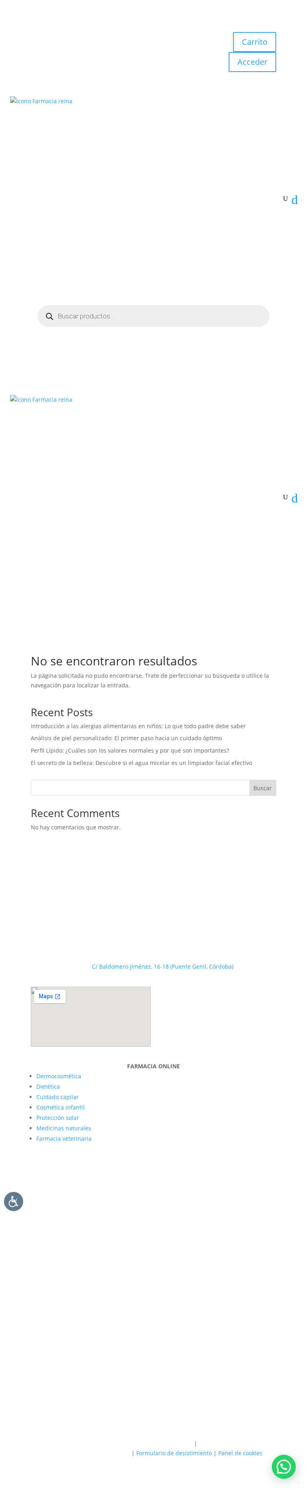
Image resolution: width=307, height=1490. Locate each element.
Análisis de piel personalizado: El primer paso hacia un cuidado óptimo (126, 738)
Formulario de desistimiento (174, 1453)
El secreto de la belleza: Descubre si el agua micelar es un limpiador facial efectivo (141, 763)
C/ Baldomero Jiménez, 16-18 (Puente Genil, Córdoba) (162, 966)
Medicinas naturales (63, 1128)
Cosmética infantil (60, 1107)
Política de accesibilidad (231, 1443)
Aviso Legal (177, 1443)
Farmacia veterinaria (64, 1138)
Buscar (262, 788)
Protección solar (57, 1118)
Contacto (196, 1358)
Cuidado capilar (57, 1097)
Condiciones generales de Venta (87, 1453)
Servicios (166, 1358)
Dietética (48, 1086)
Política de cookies (132, 1443)
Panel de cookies (240, 1453)
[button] (284, 1467)
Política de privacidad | (76, 1443)
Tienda (139, 1358)
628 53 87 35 (163, 891)
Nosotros (111, 1358)
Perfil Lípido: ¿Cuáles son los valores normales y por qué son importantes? (130, 750)
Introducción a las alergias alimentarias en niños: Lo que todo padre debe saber (138, 726)
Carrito (254, 41)
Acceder (252, 61)
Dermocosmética (58, 1076)
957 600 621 (163, 916)
